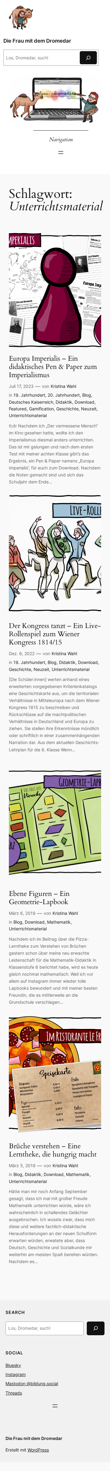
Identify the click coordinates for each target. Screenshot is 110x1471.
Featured (18, 408)
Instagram (16, 1374)
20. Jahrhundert (64, 395)
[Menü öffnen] (60, 152)
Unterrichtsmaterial (28, 415)
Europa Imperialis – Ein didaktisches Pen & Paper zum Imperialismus (53, 367)
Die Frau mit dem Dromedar (37, 41)
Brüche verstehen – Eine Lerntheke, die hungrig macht (53, 1150)
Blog (86, 395)
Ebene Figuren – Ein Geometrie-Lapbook (39, 898)
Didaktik (64, 402)
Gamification (41, 408)
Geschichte (67, 408)
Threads (14, 1393)
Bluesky (13, 1365)
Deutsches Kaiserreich (31, 402)
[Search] (96, 1328)
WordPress (38, 1449)
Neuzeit (89, 408)
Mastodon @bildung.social (32, 1383)
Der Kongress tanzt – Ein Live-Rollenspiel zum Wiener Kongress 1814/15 (55, 634)
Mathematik (59, 922)
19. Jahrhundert (29, 395)
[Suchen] (88, 57)
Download (84, 402)
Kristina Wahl (63, 386)
